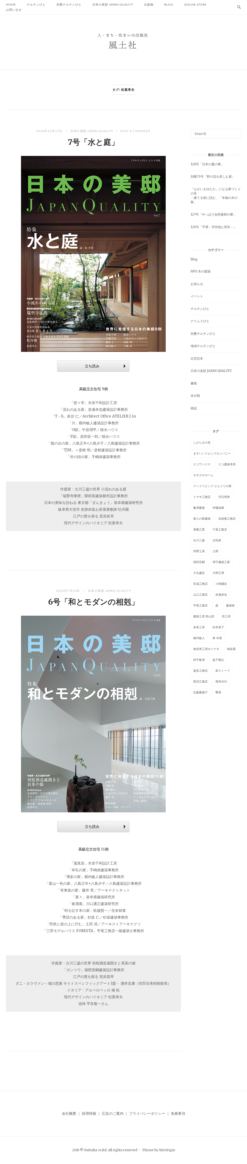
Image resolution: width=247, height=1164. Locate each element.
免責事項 (178, 1113)
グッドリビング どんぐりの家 (212, 486)
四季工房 (199, 551)
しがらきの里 (202, 442)
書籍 (194, 383)
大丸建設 (199, 573)
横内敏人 (199, 638)
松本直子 (218, 627)
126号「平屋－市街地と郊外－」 (214, 227)
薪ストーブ (222, 670)
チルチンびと (200, 309)
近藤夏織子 (200, 692)
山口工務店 (200, 594)
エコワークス (202, 464)
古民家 (217, 540)
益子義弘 (218, 660)
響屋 (218, 692)
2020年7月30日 (68, 590)
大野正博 (218, 573)
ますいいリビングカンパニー (212, 453)
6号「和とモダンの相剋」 (93, 602)
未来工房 (199, 627)
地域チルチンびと (203, 346)
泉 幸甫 (217, 638)
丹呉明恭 (224, 497)
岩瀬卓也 (221, 594)
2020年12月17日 (49, 131)
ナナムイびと (200, 321)
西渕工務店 (200, 681)
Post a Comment (135, 131)
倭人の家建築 (202, 518)
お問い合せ (14, 10)
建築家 (230, 605)
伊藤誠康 (218, 507)
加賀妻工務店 (227, 518)
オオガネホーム (203, 475)
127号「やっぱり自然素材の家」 (213, 214)
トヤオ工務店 (202, 497)
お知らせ (197, 284)
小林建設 (221, 583)
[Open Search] (239, 7)
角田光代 (221, 681)
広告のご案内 (113, 1113)
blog (194, 259)
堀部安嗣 (199, 562)
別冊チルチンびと (203, 334)
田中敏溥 (199, 660)
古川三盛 (199, 540)
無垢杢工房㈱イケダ (206, 649)
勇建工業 (199, 529)
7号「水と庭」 (93, 142)
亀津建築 (199, 507)
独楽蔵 (231, 649)
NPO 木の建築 (201, 271)
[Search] (235, 131)
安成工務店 (200, 583)
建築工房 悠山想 (203, 616)
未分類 (195, 396)
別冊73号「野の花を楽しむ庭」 (213, 176)
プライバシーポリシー (147, 1113)
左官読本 (197, 358)
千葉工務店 (220, 529)
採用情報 (89, 1113)
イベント (197, 296)
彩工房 (226, 616)
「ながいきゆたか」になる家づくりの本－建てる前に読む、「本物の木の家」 (216, 195)
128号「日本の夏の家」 (207, 164)
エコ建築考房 (227, 464)
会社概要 (69, 1113)
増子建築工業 (221, 562)
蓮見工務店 (200, 670)
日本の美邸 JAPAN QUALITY (91, 131)
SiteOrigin (167, 1150)
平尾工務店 (200, 605)
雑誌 (194, 408)
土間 (215, 551)
